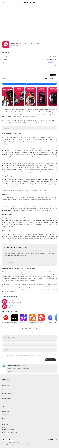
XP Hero (4, 427)
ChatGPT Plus (5, 411)
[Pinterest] (12, 440)
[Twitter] (6, 440)
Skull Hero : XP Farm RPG (8, 429)
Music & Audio (13, 7)
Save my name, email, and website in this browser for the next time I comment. (23, 355)
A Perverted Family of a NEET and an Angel (12, 422)
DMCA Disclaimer (6, 383)
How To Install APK (6, 393)
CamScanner (5, 414)
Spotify (4, 406)
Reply (9, 371)
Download (29, 84)
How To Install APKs (7, 396)
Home (3, 7)
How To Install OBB (6, 398)
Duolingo (28, 190)
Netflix (4, 409)
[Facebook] (3, 440)
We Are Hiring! (5, 385)
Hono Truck (5, 424)
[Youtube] (9, 440)
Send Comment (50, 360)
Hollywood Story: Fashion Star (9, 432)
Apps (7, 7)
